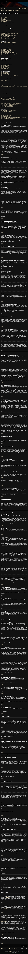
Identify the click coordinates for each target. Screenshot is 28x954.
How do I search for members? (6, 98)
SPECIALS (22, 1)
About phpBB (9, 899)
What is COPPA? (4, 18)
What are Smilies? (4, 61)
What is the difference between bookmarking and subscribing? (11, 103)
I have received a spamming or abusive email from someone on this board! (14, 86)
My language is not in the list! (6, 34)
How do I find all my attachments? (6, 111)
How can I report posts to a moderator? (7, 52)
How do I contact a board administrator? (8, 118)
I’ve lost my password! (5, 23)
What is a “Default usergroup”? (6, 79)
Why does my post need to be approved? (8, 54)
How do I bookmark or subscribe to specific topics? (10, 104)
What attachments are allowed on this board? (8, 110)
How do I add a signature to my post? (7, 44)
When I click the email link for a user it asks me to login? (10, 38)
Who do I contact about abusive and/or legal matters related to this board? (13, 117)
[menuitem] (3, 8)
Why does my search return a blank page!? (8, 97)
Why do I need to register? (5, 17)
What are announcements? (5, 65)
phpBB (16, 299)
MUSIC (18, 1)
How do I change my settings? (6, 29)
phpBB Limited (7, 897)
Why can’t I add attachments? (6, 50)
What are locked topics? (5, 67)
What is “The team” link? (5, 80)
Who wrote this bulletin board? (6, 115)
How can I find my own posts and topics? (8, 99)
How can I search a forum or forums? (7, 94)
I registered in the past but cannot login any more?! (9, 22)
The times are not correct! (5, 32)
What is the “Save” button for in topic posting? (9, 53)
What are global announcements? (6, 64)
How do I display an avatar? (5, 36)
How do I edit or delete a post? (6, 43)
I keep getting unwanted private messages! (8, 85)
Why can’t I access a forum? (6, 49)
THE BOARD (9, 1)
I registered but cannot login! (6, 20)
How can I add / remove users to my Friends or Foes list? (11, 91)
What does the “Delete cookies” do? (7, 26)
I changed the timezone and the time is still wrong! (9, 33)
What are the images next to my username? (8, 35)
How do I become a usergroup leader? (7, 76)
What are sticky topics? (5, 66)
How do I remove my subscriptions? (7, 106)
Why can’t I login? (4, 21)
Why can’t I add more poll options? (7, 47)
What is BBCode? (4, 59)
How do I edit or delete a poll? (6, 48)
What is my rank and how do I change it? (8, 37)
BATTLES (14, 1)
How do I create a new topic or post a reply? (8, 42)
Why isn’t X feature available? (6, 116)
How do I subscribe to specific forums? (7, 105)
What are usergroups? (5, 74)
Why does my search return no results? (8, 96)
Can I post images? (4, 63)
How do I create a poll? (5, 45)
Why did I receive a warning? (6, 51)
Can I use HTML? (4, 60)
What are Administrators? (5, 72)
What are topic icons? (4, 68)
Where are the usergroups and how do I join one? (9, 75)
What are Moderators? (5, 73)
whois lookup (3, 921)
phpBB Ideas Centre (5, 908)
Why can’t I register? (4, 19)
